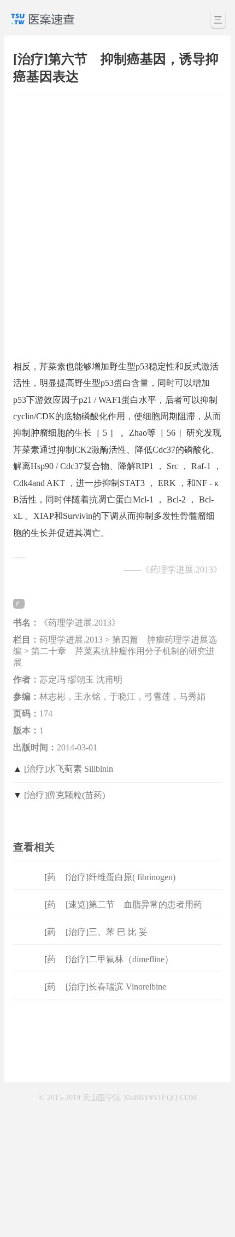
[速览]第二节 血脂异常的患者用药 (134, 904)
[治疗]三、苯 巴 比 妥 (107, 932)
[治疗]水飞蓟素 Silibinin (68, 768)
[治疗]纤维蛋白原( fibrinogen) (120, 877)
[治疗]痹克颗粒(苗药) (64, 795)
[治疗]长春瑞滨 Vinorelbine (116, 986)
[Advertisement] (117, 222)
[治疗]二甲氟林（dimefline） (119, 959)
